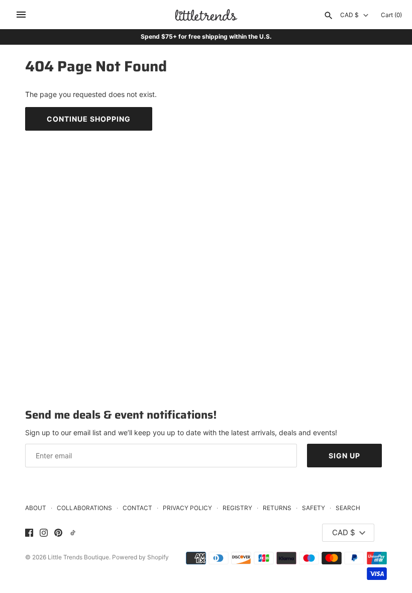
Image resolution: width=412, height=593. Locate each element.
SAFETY (313, 508)
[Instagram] (44, 533)
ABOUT (35, 508)
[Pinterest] (58, 533)
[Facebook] (29, 533)
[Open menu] (21, 15)
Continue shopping (89, 119)
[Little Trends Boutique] (206, 15)
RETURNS (277, 508)
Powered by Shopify (140, 557)
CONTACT (137, 508)
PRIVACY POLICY (187, 508)
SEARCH (348, 508)
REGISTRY (237, 508)
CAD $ (349, 15)
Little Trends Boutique (78, 557)
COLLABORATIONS (84, 508)
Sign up (344, 455)
